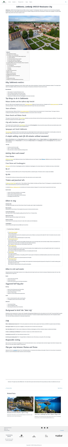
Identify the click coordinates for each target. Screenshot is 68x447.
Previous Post (8, 388)
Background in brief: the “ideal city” (13, 75)
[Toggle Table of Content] (27, 52)
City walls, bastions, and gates (14, 60)
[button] (15, 2)
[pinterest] (47, 427)
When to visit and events (11, 73)
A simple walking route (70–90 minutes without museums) (17, 62)
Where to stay (9, 71)
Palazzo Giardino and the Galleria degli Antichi (17, 56)
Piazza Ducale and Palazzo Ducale (15, 58)
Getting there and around (11, 64)
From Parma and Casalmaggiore (15, 66)
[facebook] (42, 427)
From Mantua (11, 65)
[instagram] (45, 427)
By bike (10, 69)
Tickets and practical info (11, 70)
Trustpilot (62, 430)
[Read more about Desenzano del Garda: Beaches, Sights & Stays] (20, 403)
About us (6, 429)
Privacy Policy (7, 430)
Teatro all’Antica (12, 57)
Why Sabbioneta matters (11, 53)
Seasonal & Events (7, 427)
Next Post (60, 388)
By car (10, 67)
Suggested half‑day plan (11, 74)
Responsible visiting (11, 78)
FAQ (8, 76)
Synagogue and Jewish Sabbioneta (15, 61)
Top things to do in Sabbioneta (12, 55)
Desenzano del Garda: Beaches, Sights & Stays (17, 413)
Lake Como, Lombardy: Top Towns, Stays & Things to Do (47, 414)
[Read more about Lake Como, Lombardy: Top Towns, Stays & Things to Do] (48, 404)
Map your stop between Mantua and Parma (15, 79)
